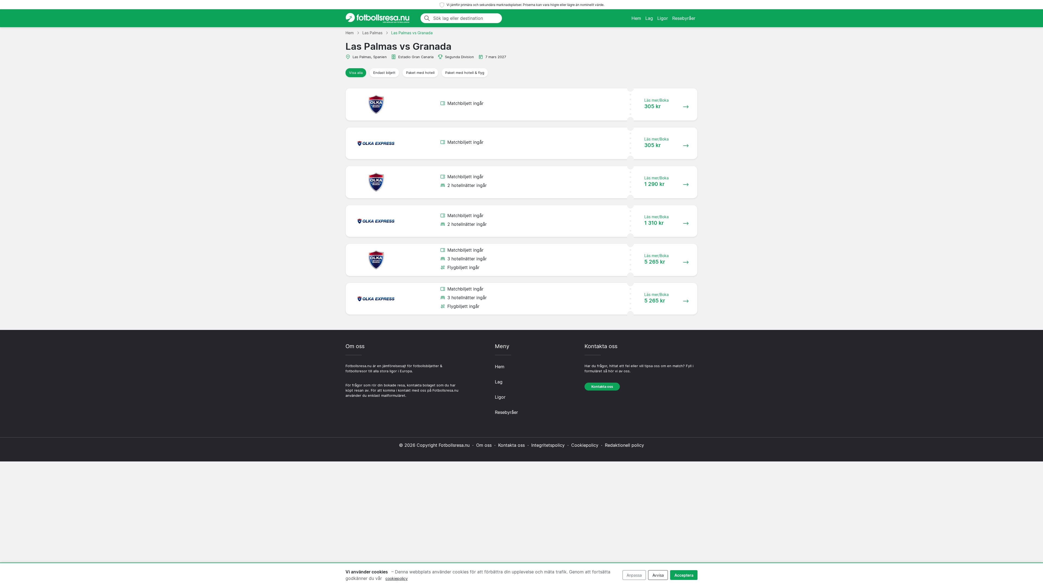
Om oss (484, 445)
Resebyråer (683, 18)
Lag (649, 18)
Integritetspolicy (548, 445)
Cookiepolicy (584, 445)
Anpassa (634, 575)
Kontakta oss (602, 387)
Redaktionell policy (624, 445)
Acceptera (683, 575)
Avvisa (658, 575)
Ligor (662, 18)
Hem (636, 18)
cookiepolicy (396, 578)
